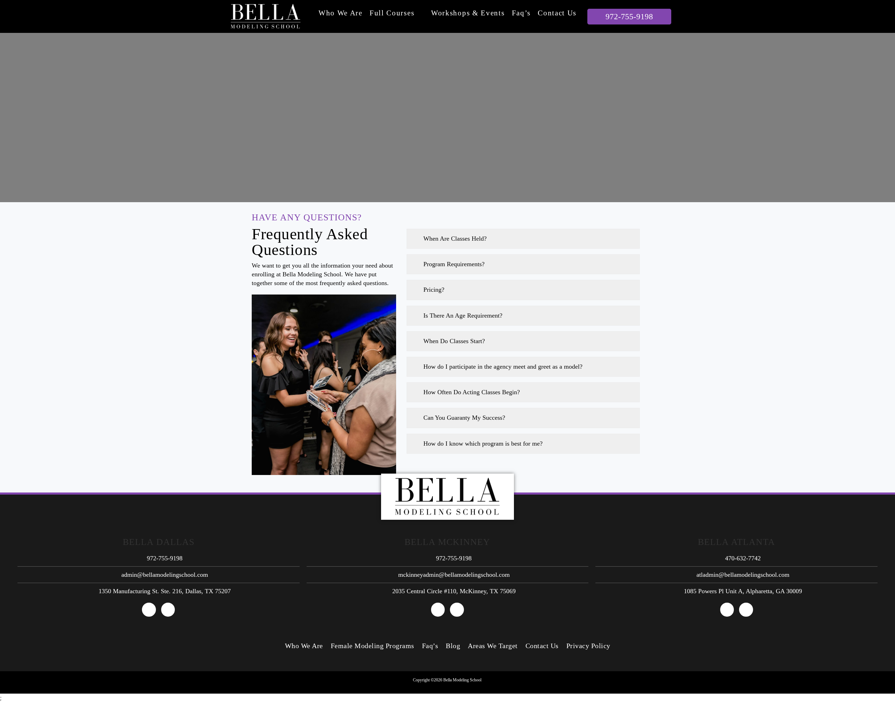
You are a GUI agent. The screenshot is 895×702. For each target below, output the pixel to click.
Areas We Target (493, 646)
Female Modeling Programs (372, 646)
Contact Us (557, 13)
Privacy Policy (588, 646)
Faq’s (521, 13)
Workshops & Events (468, 13)
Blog (453, 646)
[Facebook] (149, 610)
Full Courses (392, 13)
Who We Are (340, 13)
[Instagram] (168, 610)
